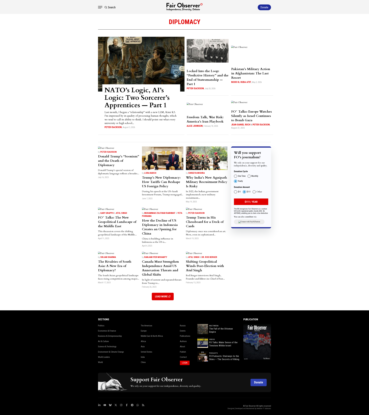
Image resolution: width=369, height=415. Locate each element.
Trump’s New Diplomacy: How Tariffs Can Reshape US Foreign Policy (161, 181)
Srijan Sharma (108, 257)
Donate (258, 382)
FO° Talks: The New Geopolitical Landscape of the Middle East (117, 221)
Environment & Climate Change (111, 352)
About (182, 346)
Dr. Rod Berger (209, 257)
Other (259, 192)
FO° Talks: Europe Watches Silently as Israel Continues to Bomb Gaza (251, 115)
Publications (185, 336)
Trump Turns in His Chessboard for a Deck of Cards (205, 221)
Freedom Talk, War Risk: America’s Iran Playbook (205, 119)
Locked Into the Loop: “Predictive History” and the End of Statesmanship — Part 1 (207, 77)
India (143, 357)
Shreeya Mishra (196, 173)
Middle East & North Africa (152, 336)
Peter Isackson (113, 127)
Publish (183, 352)
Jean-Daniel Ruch (240, 124)
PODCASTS (213, 353)
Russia (183, 325)
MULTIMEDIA (214, 326)
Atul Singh (121, 213)
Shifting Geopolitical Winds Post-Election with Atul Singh (205, 265)
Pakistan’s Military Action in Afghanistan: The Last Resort (250, 73)
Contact (183, 357)
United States (146, 352)
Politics (101, 325)
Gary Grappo (107, 213)
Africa (143, 341)
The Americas (146, 325)
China (143, 362)
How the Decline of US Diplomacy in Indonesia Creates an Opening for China (160, 227)
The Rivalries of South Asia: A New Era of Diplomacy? (114, 265)
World (100, 362)
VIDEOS (212, 339)
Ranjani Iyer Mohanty (155, 257)
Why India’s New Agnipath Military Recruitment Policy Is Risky (206, 181)
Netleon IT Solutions (264, 409)
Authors (183, 341)
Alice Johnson (195, 126)
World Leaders (104, 357)
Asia (143, 346)
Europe (144, 331)
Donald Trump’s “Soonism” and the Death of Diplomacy (118, 160)
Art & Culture (103, 341)
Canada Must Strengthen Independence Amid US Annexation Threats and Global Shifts (160, 268)
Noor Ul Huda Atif (241, 82)
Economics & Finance (107, 331)
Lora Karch (150, 173)
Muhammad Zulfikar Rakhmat (159, 213)
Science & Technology (107, 346)
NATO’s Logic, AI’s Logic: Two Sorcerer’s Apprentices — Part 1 (137, 98)
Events (183, 331)
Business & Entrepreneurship (110, 336)
